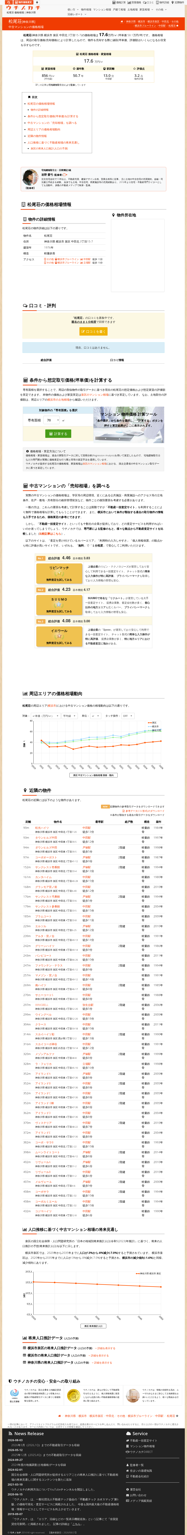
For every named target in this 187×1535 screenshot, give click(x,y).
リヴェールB (43, 1172)
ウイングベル (43, 1014)
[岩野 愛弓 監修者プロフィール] (65, 174)
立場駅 (87, 262)
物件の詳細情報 (40, 109)
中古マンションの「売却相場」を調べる (52, 123)
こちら (76, 1524)
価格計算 (121, 2)
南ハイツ (40, 985)
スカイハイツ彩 (44, 1034)
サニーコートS (44, 995)
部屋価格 (136, 2)
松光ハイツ (42, 827)
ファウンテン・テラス (49, 965)
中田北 (165, 21)
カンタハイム (43, 877)
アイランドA (43, 1073)
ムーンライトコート (47, 1152)
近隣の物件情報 (37, 136)
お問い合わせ (137, 1495)
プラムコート (43, 916)
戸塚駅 (87, 847)
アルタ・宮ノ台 (44, 936)
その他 (160, 9)
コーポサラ (42, 1191)
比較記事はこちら (50, 533)
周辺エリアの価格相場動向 (44, 129)
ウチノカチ (15, 1532)
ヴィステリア (43, 1123)
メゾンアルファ (44, 1054)
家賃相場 (145, 9)
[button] (46, 716)
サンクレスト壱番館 (47, 867)
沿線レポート (76, 14)
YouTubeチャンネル (62, 1489)
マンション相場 (102, 9)
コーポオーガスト (46, 857)
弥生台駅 (88, 1005)
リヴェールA (43, 1162)
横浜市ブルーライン (145, 25)
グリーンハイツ (44, 946)
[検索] (9, 2)
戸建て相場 (119, 9)
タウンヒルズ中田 (46, 837)
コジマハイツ (43, 1211)
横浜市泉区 (153, 21)
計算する (60, 433)
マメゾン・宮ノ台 (46, 975)
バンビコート (43, 955)
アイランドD (43, 1113)
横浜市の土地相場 (58, 399)
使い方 (72, 9)
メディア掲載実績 (140, 1500)
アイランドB (43, 1083)
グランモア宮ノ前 (46, 887)
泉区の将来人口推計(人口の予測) (49, 148)
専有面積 (34, 420)
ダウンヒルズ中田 (46, 847)
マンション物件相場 (142, 1446)
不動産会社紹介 (139, 1476)
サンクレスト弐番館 (47, 896)
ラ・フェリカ (43, 1064)
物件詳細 (164, 2)
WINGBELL (41, 1005)
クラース (40, 1024)
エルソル (40, 926)
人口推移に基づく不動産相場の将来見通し (54, 142)
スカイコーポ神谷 (46, 1044)
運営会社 (135, 1489)
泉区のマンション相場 (94, 394)
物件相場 (86, 9)
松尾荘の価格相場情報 (41, 103)
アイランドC (43, 1093)
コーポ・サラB (44, 1142)
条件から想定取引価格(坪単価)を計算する (53, 116)
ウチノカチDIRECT (141, 1452)
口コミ (150, 2)
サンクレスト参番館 (47, 906)
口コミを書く (95, 331)
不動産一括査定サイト (143, 1440)
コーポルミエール (46, 1201)
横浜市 (141, 21)
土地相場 (132, 9)
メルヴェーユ (43, 1182)
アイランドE (42, 1132)
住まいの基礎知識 (140, 1470)
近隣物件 (179, 2)
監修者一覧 (136, 1465)
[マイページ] (37, 2)
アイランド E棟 (44, 1103)
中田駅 (162, 25)
